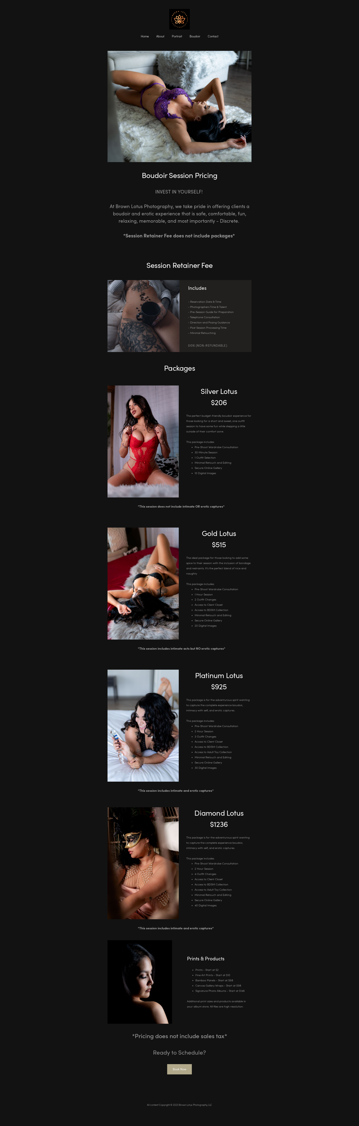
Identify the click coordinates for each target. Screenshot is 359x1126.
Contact (213, 36)
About (160, 36)
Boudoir (195, 36)
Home (145, 36)
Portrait (177, 36)
